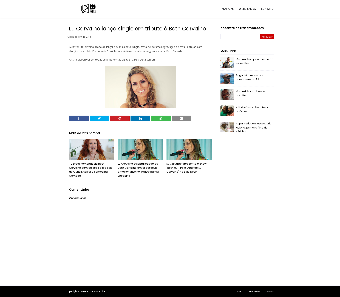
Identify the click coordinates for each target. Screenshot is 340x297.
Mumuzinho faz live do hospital (250, 93)
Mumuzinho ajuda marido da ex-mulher (254, 61)
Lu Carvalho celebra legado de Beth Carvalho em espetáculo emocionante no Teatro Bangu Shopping (138, 170)
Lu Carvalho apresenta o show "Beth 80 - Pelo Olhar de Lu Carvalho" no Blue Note (186, 167)
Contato (269, 291)
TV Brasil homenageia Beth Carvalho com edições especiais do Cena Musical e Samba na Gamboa (90, 170)
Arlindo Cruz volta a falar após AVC (252, 109)
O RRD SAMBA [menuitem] (247, 8)
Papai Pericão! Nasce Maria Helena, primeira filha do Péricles (253, 127)
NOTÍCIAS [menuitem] (228, 8)
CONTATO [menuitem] (267, 8)
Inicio (239, 291)
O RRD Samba (253, 291)
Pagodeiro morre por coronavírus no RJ (249, 77)
